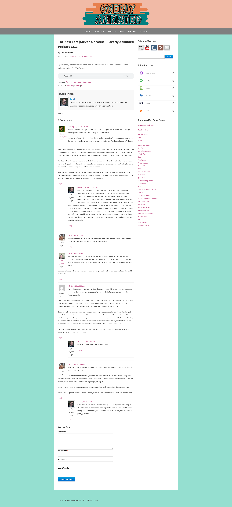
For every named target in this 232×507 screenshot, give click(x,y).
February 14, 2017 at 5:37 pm (78, 127)
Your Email (63, 459)
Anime (140, 140)
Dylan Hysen (66, 93)
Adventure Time (143, 201)
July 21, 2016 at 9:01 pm (76, 364)
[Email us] (167, 47)
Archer (140, 219)
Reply (60, 184)
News (122, 31)
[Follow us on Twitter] (141, 47)
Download (87, 82)
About (88, 31)
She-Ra (140, 148)
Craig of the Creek (144, 172)
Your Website (63, 468)
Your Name (63, 451)
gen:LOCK (141, 178)
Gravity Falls (142, 222)
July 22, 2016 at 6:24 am (76, 235)
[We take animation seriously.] (116, 14)
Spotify (70, 85)
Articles (112, 31)
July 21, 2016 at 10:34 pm (86, 341)
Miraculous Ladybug (146, 125)
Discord (132, 31)
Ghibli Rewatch (143, 134)
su (64, 113)
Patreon (143, 31)
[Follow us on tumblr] (154, 47)
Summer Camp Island (145, 181)
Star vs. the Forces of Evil (147, 189)
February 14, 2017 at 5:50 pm (87, 187)
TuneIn (77, 85)
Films (139, 137)
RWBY (140, 169)
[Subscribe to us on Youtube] (147, 47)
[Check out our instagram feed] (160, 47)
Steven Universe (86, 57)
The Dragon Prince (144, 195)
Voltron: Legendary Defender (148, 198)
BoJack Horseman (144, 151)
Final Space (142, 160)
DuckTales (141, 175)
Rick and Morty (143, 166)
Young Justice (143, 163)
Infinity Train (142, 154)
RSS (82, 85)
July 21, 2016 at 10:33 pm (86, 402)
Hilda (139, 187)
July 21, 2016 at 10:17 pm (76, 253)
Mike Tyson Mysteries (145, 213)
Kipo (139, 157)
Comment (62, 432)
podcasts (74, 57)
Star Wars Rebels (144, 207)
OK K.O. (140, 192)
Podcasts (99, 31)
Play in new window (73, 82)
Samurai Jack (142, 216)
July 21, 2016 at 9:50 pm (76, 286)
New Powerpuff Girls (145, 210)
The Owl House (143, 130)
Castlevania (142, 184)
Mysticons (141, 204)
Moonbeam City (143, 225)
